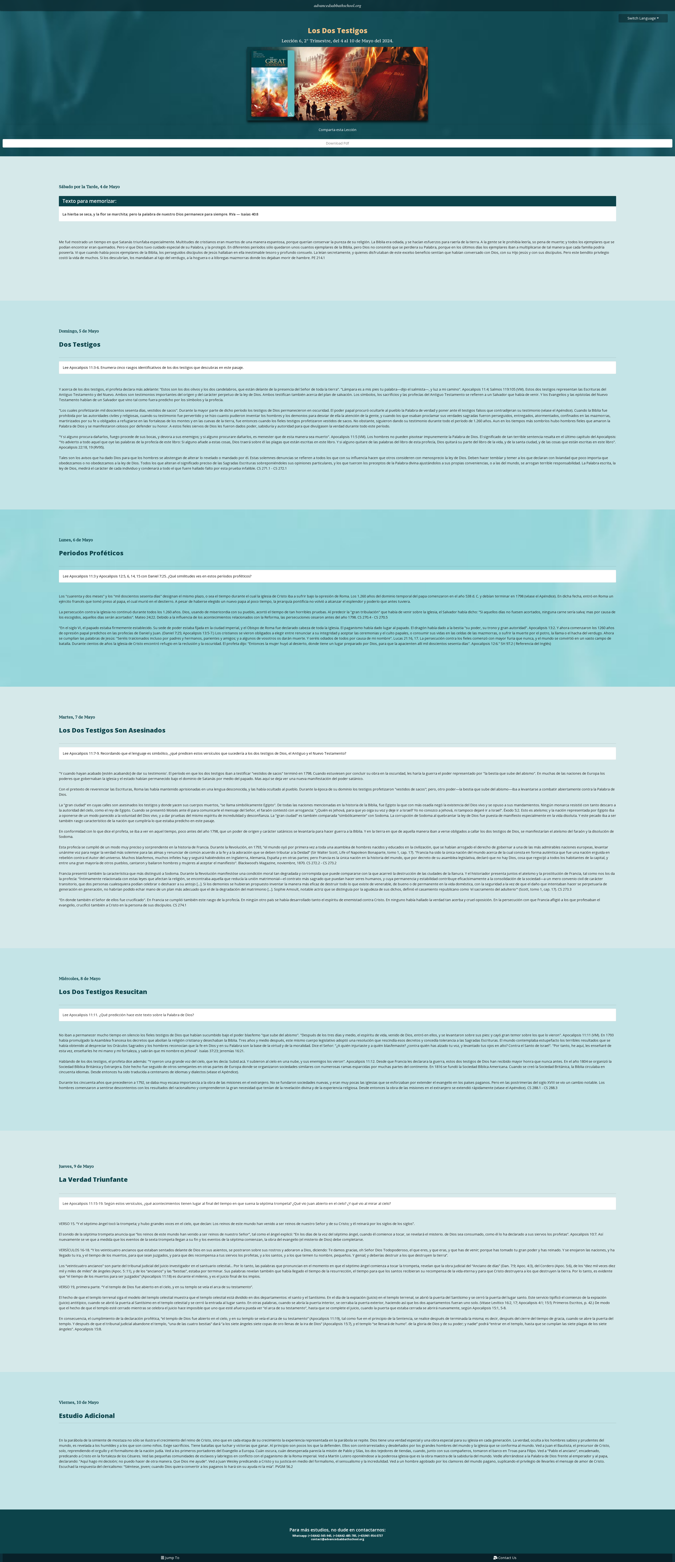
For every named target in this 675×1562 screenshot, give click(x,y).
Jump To (172, 1557)
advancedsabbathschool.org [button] (337, 4)
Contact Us (507, 1557)
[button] (337, 5)
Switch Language (642, 18)
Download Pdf (337, 143)
